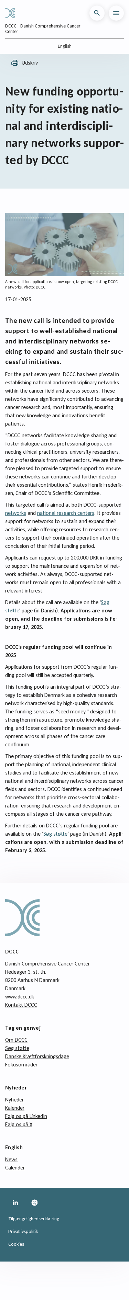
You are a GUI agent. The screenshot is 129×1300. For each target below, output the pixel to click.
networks (15, 513)
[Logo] (12, 13)
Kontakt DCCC (21, 1005)
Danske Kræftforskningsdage (37, 1056)
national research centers (65, 513)
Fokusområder (21, 1064)
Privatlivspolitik (23, 1231)
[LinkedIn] (15, 1203)
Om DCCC (16, 1040)
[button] (97, 13)
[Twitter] (34, 1203)
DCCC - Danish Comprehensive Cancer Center (42, 28)
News (11, 1159)
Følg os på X (18, 1124)
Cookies (16, 1244)
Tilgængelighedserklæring (33, 1219)
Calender (15, 1167)
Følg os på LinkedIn (26, 1116)
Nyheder (14, 1099)
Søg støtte (55, 833)
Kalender (14, 1108)
